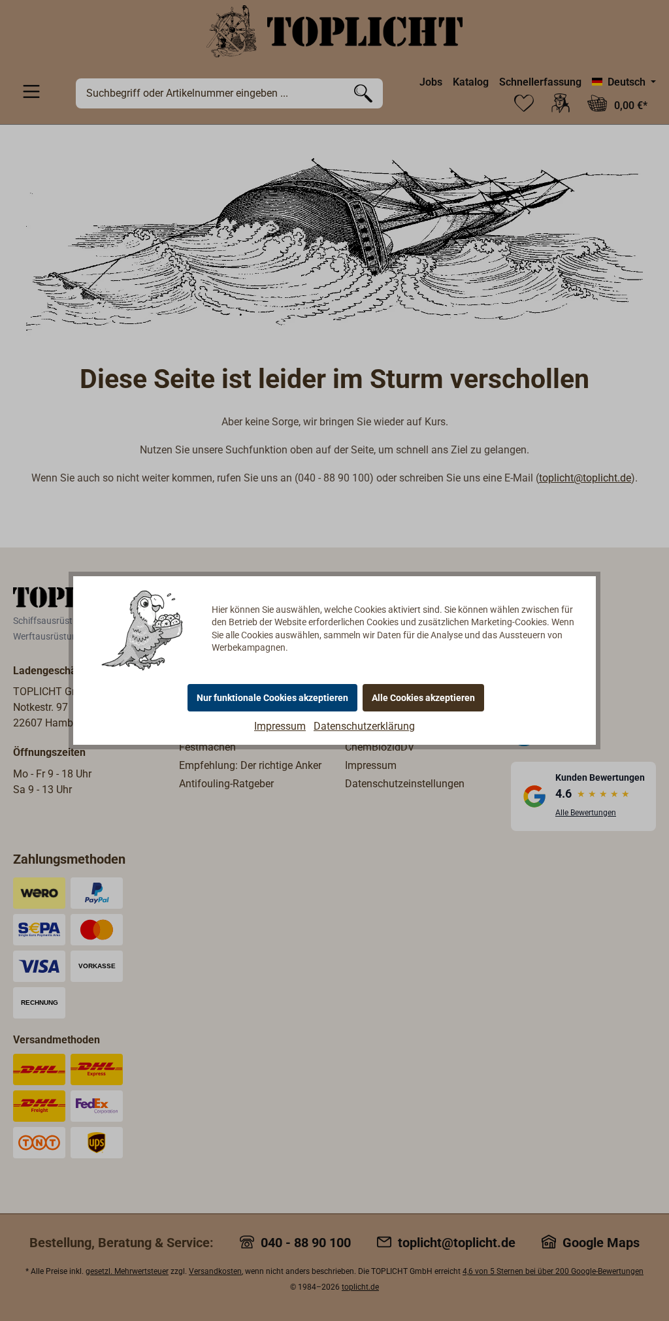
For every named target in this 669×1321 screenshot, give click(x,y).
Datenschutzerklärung (364, 726)
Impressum (280, 726)
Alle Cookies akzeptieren (423, 698)
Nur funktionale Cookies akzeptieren (272, 698)
